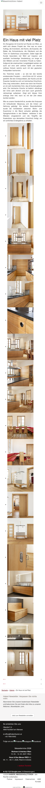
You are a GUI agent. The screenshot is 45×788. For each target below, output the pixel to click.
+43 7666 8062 (10, 736)
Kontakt (38, 781)
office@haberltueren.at (13, 734)
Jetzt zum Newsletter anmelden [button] (22, 715)
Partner (9, 779)
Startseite (5, 690)
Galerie (12, 690)
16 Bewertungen (28, 771)
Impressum (19, 779)
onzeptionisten (26, 787)
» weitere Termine (24, 765)
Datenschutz (30, 779)
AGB (39, 779)
